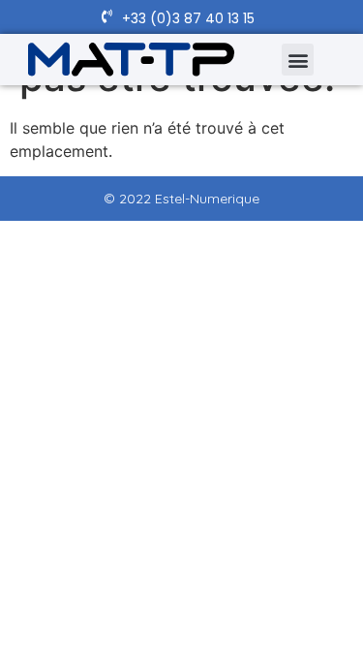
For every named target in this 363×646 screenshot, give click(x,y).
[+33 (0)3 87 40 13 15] (106, 16)
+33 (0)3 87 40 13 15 (188, 18)
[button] (298, 60)
